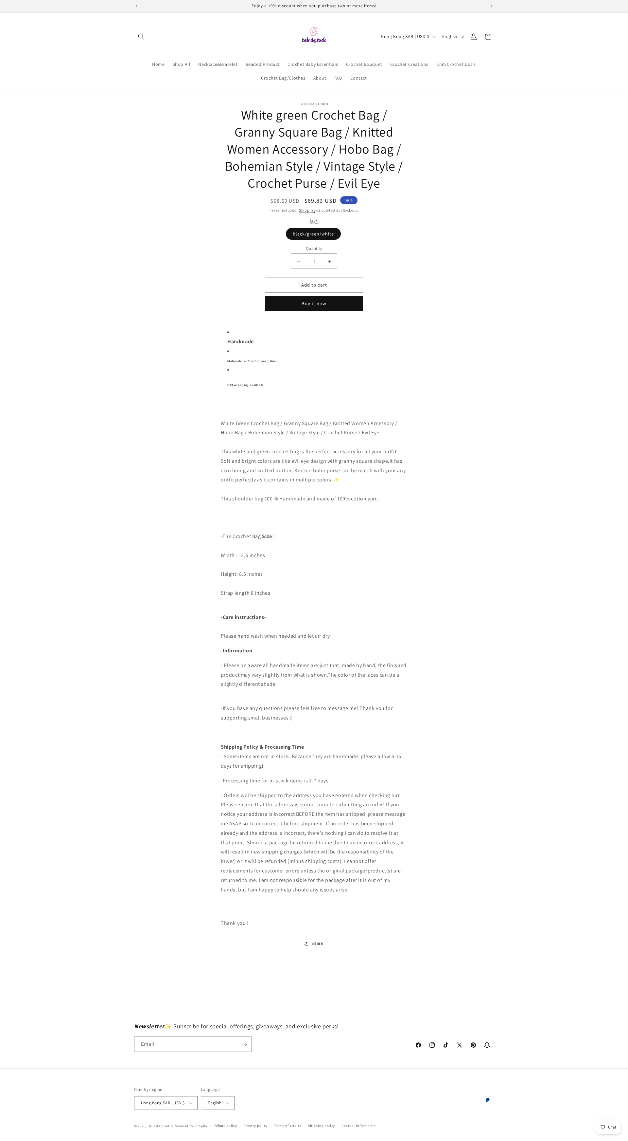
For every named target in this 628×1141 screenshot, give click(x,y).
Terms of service (288, 1125)
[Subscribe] (244, 1044)
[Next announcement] (491, 6)
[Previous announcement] (136, 6)
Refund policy (225, 1125)
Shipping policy (321, 1125)
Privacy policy (255, 1125)
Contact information (359, 1125)
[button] (141, 36)
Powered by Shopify (190, 1126)
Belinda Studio (160, 1126)
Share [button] (317, 943)
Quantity (314, 248)
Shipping (307, 210)
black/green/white (313, 234)
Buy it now (314, 303)
